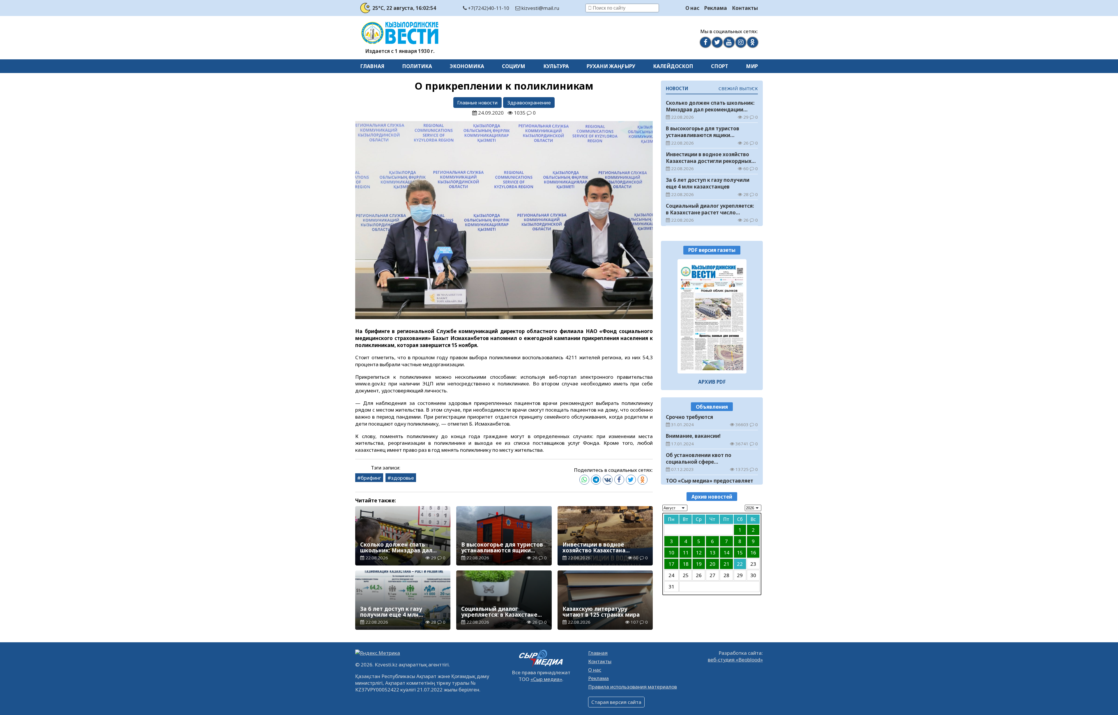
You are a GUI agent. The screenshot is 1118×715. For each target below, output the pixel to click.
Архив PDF (712, 381)
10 (671, 552)
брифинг (371, 477)
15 (740, 552)
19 (699, 563)
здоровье (402, 477)
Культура (556, 66)
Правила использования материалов (632, 686)
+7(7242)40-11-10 (488, 8)
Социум (513, 66)
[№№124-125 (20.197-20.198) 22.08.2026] (711, 316)
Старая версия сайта (616, 702)
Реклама (715, 8)
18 (686, 563)
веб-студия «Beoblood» (735, 659)
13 (712, 552)
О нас (692, 8)
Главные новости (477, 102)
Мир (752, 66)
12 (699, 552)
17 (671, 563)
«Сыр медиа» (546, 679)
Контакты (745, 8)
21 (726, 563)
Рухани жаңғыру (611, 66)
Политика (417, 66)
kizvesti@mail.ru (539, 8)
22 (740, 563)
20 (712, 563)
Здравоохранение (529, 102)
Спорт (719, 66)
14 (726, 552)
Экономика (467, 66)
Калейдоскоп (673, 66)
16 (753, 552)
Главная (372, 66)
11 (686, 552)
